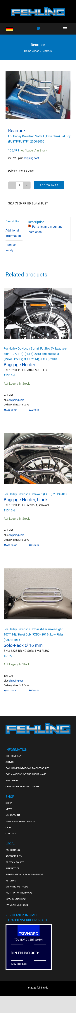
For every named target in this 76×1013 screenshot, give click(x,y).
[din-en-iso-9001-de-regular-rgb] (28, 926)
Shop (36, 51)
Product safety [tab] (11, 247)
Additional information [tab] (13, 233)
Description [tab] (13, 221)
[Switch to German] (9, 29)
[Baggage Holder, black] (38, 458)
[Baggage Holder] (38, 313)
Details (35, 410)
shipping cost (31, 158)
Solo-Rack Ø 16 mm (23, 645)
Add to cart (49, 185)
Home (27, 51)
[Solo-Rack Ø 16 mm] (38, 593)
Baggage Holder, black (26, 499)
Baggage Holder (19, 364)
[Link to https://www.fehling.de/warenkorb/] (38, 28)
